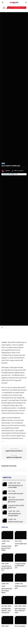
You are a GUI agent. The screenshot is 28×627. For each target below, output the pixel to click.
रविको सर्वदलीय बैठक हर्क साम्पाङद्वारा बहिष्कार (14, 515)
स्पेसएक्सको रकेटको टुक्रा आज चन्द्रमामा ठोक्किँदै (15, 486)
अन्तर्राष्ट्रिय (10, 483)
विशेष (15, 483)
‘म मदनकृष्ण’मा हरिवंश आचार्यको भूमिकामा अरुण (16, 506)
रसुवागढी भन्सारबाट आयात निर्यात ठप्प (14, 451)
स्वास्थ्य (24, 606)
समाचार (3, 163)
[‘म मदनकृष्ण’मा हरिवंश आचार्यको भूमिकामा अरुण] (5, 507)
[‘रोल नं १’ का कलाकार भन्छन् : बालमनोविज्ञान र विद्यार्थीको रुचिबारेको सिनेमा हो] (21, 620)
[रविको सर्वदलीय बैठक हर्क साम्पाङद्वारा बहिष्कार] (5, 512)
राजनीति (10, 511)
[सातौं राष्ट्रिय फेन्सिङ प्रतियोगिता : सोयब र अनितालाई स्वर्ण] (7, 600)
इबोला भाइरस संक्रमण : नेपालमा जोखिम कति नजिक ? (20, 611)
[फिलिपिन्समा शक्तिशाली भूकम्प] (5, 521)
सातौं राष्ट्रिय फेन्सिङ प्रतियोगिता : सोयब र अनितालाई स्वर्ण (6, 611)
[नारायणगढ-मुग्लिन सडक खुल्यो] (5, 492)
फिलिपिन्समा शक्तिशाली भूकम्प (15, 522)
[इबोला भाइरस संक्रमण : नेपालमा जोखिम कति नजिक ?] (21, 600)
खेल (3, 606)
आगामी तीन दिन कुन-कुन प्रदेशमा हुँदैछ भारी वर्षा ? (16, 501)
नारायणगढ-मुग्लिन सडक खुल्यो (15, 493)
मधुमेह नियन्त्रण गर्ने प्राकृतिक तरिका (14, 457)
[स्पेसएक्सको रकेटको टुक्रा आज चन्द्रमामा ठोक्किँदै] (5, 484)
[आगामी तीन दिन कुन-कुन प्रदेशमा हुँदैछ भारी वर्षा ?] (5, 498)
